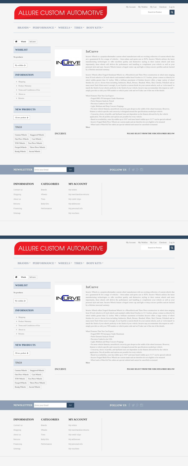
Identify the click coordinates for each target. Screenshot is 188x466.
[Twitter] (133, 169)
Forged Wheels (21, 147)
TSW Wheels (20, 143)
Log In (172, 7)
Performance (43, 27)
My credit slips (75, 199)
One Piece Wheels (22, 139)
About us (21, 94)
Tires (78, 27)
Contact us (18, 189)
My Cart (153, 7)
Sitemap (17, 213)
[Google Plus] (137, 169)
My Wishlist (143, 7)
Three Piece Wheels (37, 147)
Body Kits (93, 27)
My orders (73, 189)
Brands (23, 27)
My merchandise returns (79, 194)
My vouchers (74, 213)
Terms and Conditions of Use (29, 90)
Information (24, 74)
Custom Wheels (21, 135)
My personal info (76, 208)
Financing (17, 208)
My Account (131, 7)
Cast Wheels (36, 139)
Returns (21, 98)
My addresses (74, 203)
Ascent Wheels (34, 151)
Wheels (64, 27)
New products (25, 109)
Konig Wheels (20, 151)
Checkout (163, 7)
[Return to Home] (16, 41)
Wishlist (21, 49)
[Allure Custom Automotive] (60, 13)
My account (78, 183)
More (88, 127)
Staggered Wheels (37, 135)
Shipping (21, 82)
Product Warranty (24, 86)
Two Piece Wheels (35, 143)
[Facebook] (129, 169)
